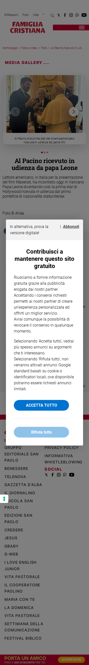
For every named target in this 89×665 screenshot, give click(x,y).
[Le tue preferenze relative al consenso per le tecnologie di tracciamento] (4, 499)
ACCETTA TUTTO (41, 405)
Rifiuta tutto (41, 432)
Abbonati (71, 226)
